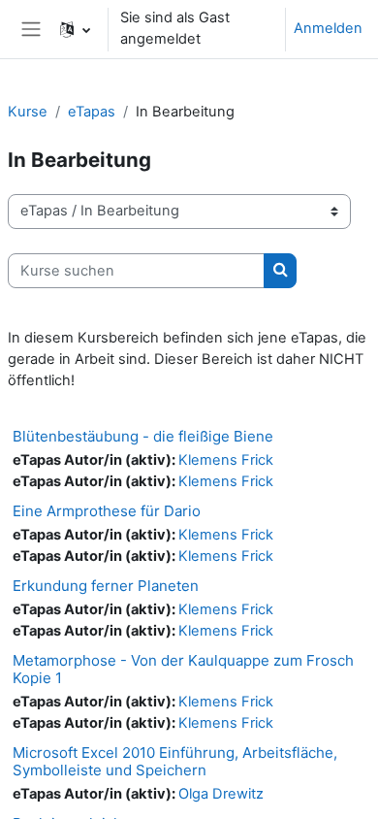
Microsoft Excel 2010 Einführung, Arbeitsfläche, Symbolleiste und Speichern (175, 761)
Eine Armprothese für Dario (107, 511)
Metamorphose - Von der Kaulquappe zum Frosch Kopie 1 (183, 669)
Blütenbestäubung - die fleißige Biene (143, 436)
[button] (75, 29)
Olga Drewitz (221, 794)
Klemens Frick (225, 460)
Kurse (27, 111)
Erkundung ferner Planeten (106, 585)
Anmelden (328, 28)
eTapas (91, 111)
